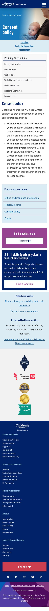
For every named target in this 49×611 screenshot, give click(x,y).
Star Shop (6, 555)
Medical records (12, 204)
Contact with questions (24, 46)
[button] (44, 5)
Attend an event (8, 548)
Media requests (8, 532)
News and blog (8, 525)
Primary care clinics (15, 58)
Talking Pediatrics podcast (12, 502)
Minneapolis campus (10, 479)
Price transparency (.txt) (11, 456)
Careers (5, 529)
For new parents (10, 96)
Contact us (40, 585)
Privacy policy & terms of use (22, 585)
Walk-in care (9, 74)
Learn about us (8, 519)
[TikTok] (41, 577)
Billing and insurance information (21, 198)
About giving (7, 552)
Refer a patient (8, 506)
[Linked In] (16, 577)
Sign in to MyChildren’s (11, 439)
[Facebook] (8, 577)
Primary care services (15, 15)
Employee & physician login (12, 499)
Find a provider (8, 450)
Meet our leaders (8, 522)
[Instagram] (24, 577)
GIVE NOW (22, 566)
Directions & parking (10, 476)
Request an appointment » (24, 311)
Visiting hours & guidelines (12, 473)
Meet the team (24, 49)
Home (4, 15)
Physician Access (8, 496)
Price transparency (9, 453)
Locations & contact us (13, 90)
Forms (7, 218)
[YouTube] (33, 577)
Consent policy (12, 211)
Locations (25, 42)
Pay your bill (7, 446)
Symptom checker (9, 443)
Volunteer (6, 545)
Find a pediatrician (11, 85)
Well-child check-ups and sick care (18, 80)
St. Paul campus (8, 483)
